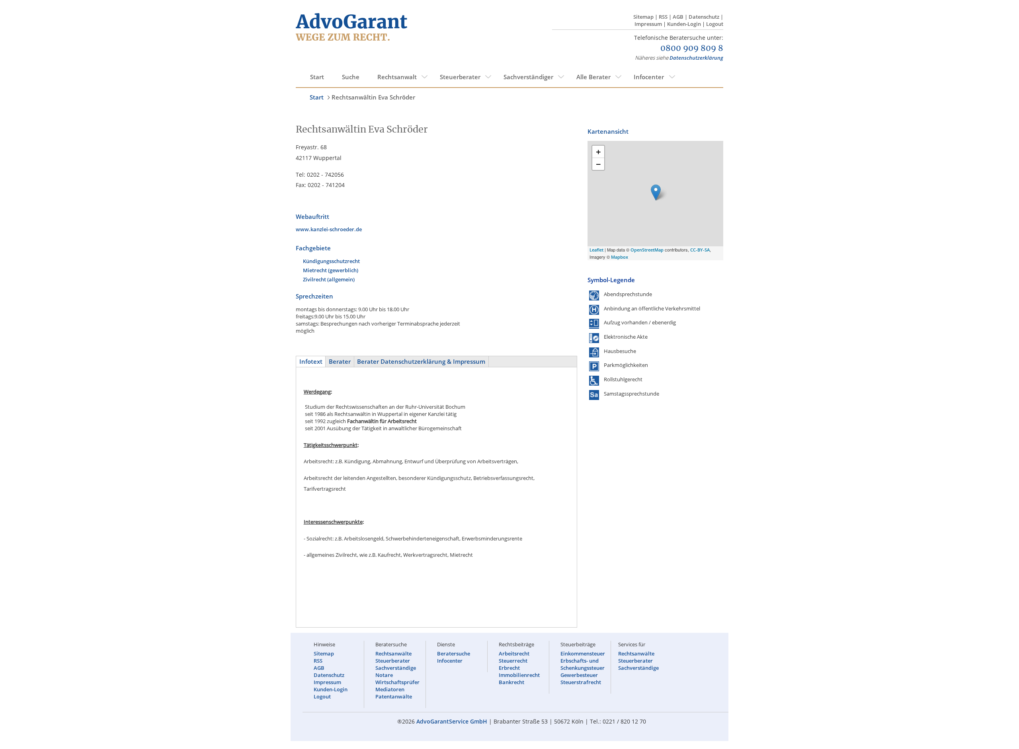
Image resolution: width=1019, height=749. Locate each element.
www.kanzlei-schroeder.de (329, 229)
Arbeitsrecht (514, 653)
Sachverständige (395, 667)
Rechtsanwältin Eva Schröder (373, 97)
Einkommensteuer (582, 653)
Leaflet (596, 250)
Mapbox (619, 257)
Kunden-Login (684, 23)
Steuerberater (460, 77)
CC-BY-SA (700, 250)
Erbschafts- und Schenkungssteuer (582, 664)
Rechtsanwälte (393, 653)
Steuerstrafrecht (580, 682)
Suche (350, 77)
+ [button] (598, 152)
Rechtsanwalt (397, 77)
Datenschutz (704, 16)
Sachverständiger (528, 77)
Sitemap (643, 16)
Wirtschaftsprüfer (397, 682)
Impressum (648, 23)
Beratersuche (453, 653)
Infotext (310, 361)
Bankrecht (511, 682)
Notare (384, 675)
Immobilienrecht (519, 675)
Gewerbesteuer (579, 675)
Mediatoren (389, 689)
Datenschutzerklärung (696, 57)
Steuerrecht (513, 660)
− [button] (598, 164)
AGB (678, 16)
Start (317, 77)
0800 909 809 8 (691, 49)
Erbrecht (509, 667)
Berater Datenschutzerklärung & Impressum (421, 361)
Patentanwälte (393, 696)
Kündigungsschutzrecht (331, 261)
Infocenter (649, 77)
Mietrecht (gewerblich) (330, 270)
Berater (340, 361)
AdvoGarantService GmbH (451, 721)
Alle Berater (593, 77)
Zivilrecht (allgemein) (329, 279)
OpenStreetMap (647, 250)
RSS (663, 16)
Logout (714, 23)
